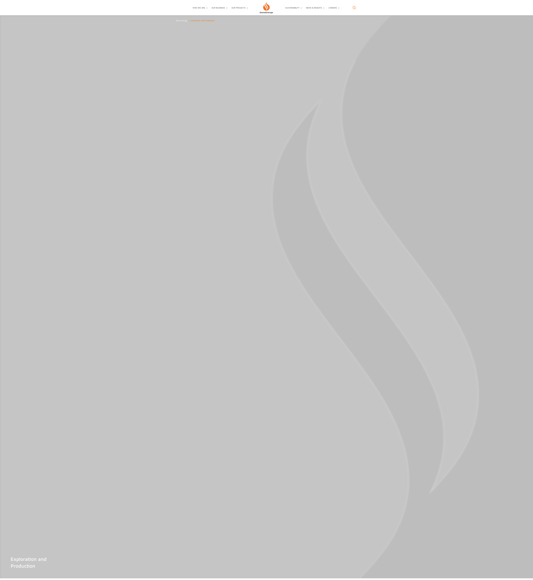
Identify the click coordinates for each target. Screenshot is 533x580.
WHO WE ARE (199, 8)
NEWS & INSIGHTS (314, 8)
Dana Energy (181, 20)
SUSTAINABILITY (292, 8)
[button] (354, 7)
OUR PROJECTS (238, 8)
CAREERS (333, 8)
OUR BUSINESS (218, 8)
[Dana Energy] (266, 8)
